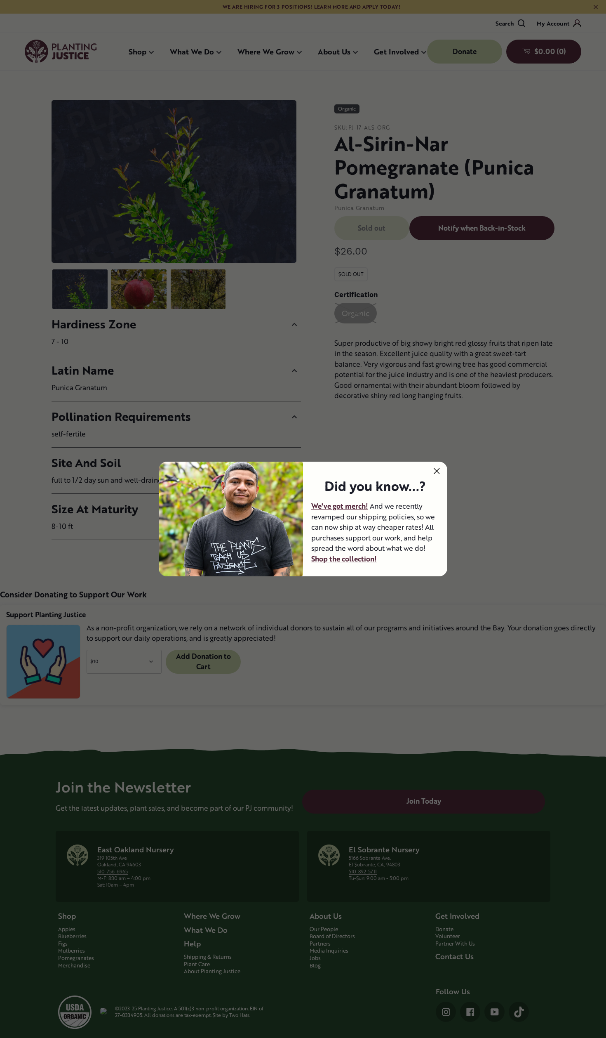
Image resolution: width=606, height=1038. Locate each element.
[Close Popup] (437, 471)
